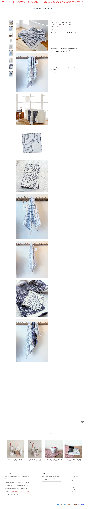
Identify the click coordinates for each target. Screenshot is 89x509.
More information (57, 77)
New (14, 15)
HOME (39, 15)
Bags (19, 15)
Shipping (74, 491)
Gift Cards (60, 15)
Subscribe (46, 487)
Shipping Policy (13, 370)
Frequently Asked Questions (78, 478)
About (73, 487)
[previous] (4, 449)
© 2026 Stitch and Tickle (11, 504)
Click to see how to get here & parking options (19, 491)
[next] (84, 449)
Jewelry (32, 15)
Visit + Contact (75, 476)
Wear (25, 15)
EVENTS (68, 15)
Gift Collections (49, 15)
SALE (74, 15)
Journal (73, 489)
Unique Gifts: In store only (77, 483)
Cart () (83, 8)
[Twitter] (8, 494)
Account (70, 8)
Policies (73, 480)
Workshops (74, 485)
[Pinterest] (14, 494)
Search (77, 8)
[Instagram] (11, 494)
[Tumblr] (17, 494)
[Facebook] (5, 494)
